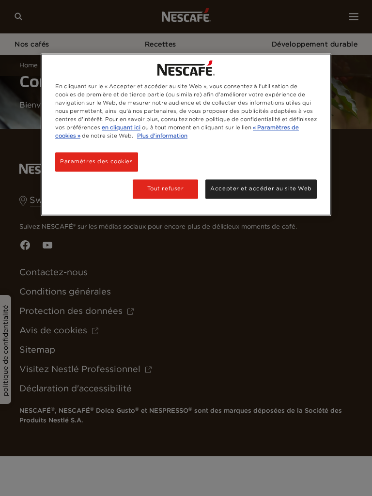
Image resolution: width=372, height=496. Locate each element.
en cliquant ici (121, 127)
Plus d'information (162, 135)
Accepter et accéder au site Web (261, 188)
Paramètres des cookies (96, 161)
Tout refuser (165, 188)
